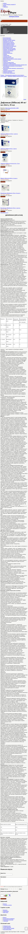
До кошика (3, 137)
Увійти (2, 9)
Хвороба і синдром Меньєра (9, 49)
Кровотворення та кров (8, 57)
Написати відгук (4, 121)
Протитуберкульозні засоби (9, 48)
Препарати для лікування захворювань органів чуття (15, 64)
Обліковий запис (7, 926)
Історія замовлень (7, 927)
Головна (2, 75)
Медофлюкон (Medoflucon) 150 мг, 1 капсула (10, 208)
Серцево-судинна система (9, 70)
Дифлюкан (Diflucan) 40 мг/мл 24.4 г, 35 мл (17, 76)
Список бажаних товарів (8, 928)
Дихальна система (7, 56)
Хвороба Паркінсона (7, 53)
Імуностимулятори (7, 39)
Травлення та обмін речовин (9, 63)
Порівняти (3, 119)
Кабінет (5, 3)
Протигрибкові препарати (9, 43)
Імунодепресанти (7, 37)
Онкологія (5, 32)
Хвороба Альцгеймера (8, 50)
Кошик (4, 5)
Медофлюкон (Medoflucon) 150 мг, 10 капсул (10, 193)
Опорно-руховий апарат (8, 33)
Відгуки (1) (5, 212)
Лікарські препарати (7, 71)
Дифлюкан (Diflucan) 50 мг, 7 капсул (9, 148)
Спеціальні (5, 921)
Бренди (4, 917)
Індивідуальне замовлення (9, 73)
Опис (2, 212)
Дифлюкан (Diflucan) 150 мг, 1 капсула (9, 133)
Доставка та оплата (7, 905)
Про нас (5, 903)
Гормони (5, 29)
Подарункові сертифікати (8, 918)
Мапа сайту (5, 912)
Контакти (5, 910)
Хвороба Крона (6, 51)
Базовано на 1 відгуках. (18, 120)
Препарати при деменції (8, 42)
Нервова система (7, 60)
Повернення (6, 911)
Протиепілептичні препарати (9, 46)
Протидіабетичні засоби (8, 44)
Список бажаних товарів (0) (9, 4)
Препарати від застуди (8, 41)
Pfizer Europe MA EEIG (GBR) (12, 108)
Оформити (5, 6)
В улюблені (3, 117)
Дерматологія (6, 31)
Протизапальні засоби (8, 47)
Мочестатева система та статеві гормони (12, 58)
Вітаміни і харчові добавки (9, 40)
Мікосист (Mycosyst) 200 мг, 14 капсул (9, 178)
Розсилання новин (7, 929)
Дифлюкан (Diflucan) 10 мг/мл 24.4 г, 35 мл (10, 163)
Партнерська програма (8, 919)
